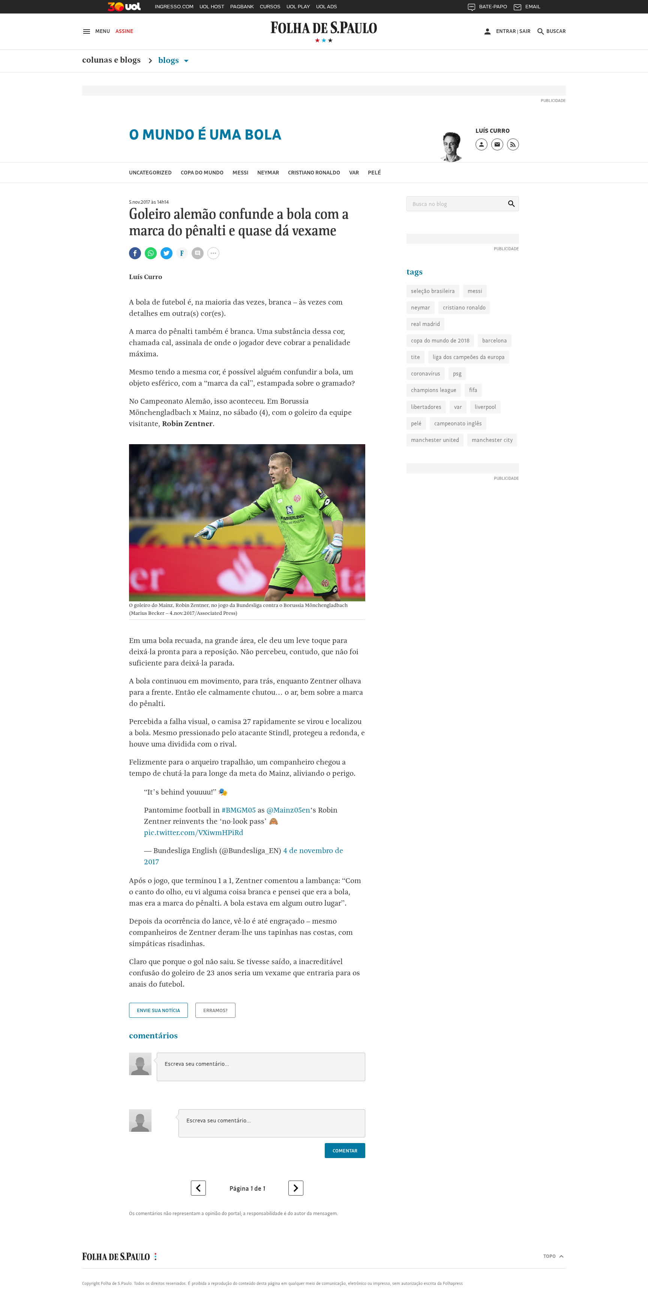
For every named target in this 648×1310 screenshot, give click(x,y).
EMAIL (532, 6)
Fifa (473, 390)
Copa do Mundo (202, 172)
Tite (415, 357)
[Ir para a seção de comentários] (198, 253)
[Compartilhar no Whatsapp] (151, 253)
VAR (354, 172)
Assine (124, 31)
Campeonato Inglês (458, 423)
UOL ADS (326, 6)
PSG (457, 373)
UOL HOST (212, 6)
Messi (240, 172)
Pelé (374, 172)
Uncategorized (150, 172)
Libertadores (426, 407)
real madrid (425, 324)
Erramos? (215, 1010)
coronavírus (425, 373)
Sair (525, 31)
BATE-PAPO (493, 6)
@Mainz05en (288, 810)
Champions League (433, 390)
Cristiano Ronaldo (314, 172)
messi (475, 291)
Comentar (345, 1150)
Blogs (169, 60)
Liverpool (485, 407)
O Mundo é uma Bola (205, 134)
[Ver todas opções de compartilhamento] (182, 254)
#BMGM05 (239, 810)
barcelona (494, 340)
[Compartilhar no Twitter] (166, 253)
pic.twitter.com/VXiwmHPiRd (193, 832)
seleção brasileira (433, 291)
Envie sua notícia (158, 1010)
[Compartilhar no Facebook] (135, 253)
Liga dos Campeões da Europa (469, 357)
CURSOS (270, 6)
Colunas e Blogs (111, 60)
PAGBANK (242, 6)
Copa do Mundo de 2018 (440, 340)
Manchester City (492, 440)
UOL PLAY (298, 6)
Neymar (268, 172)
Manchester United (435, 440)
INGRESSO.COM (174, 6)
